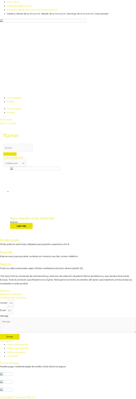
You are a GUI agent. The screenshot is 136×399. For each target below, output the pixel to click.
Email (3, 310)
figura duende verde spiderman (32, 218)
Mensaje (4, 316)
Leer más (21, 226)
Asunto (4, 303)
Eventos (11, 101)
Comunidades (14, 97)
